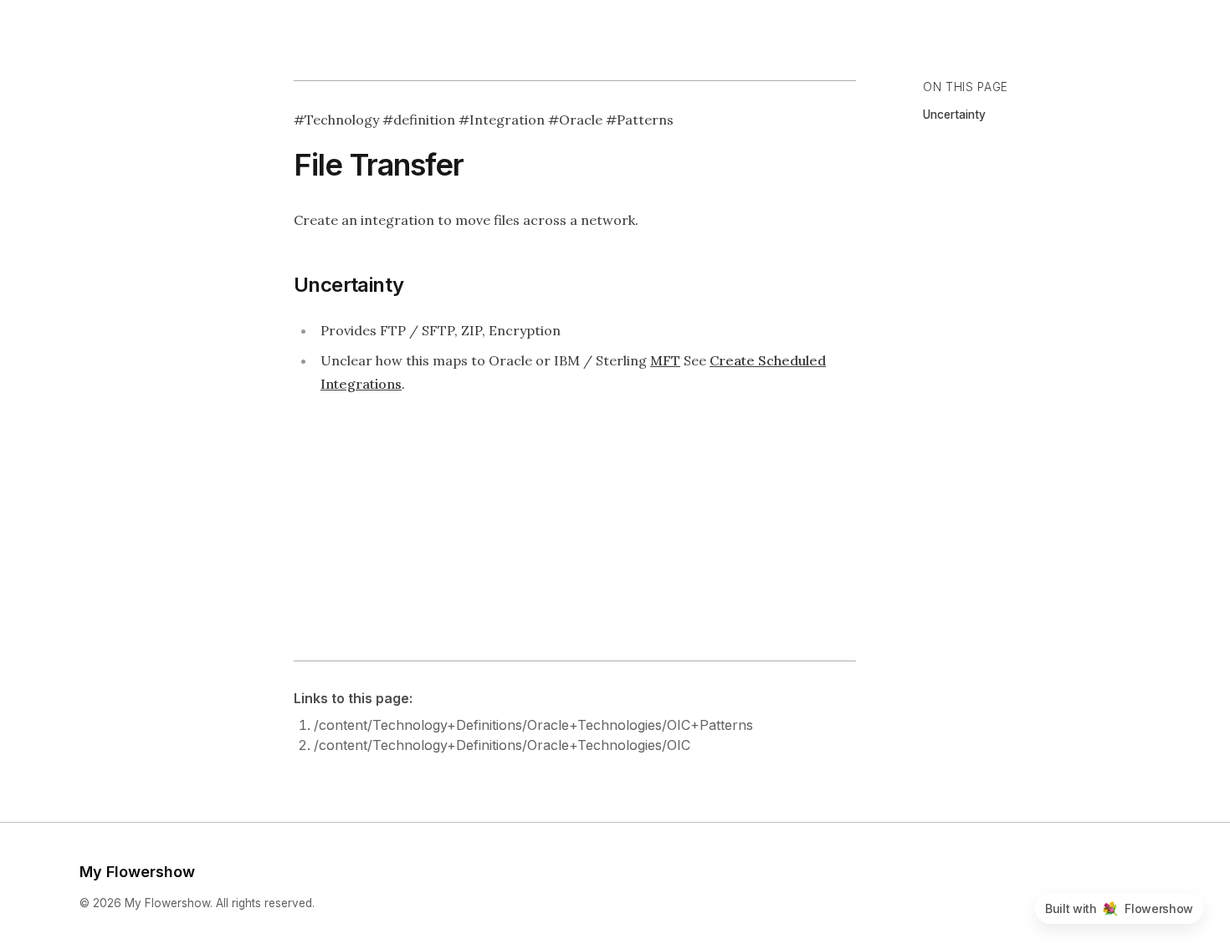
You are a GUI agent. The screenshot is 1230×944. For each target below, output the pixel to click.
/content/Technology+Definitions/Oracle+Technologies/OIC (502, 745)
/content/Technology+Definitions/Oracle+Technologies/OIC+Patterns (533, 725)
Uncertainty (954, 114)
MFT (665, 360)
